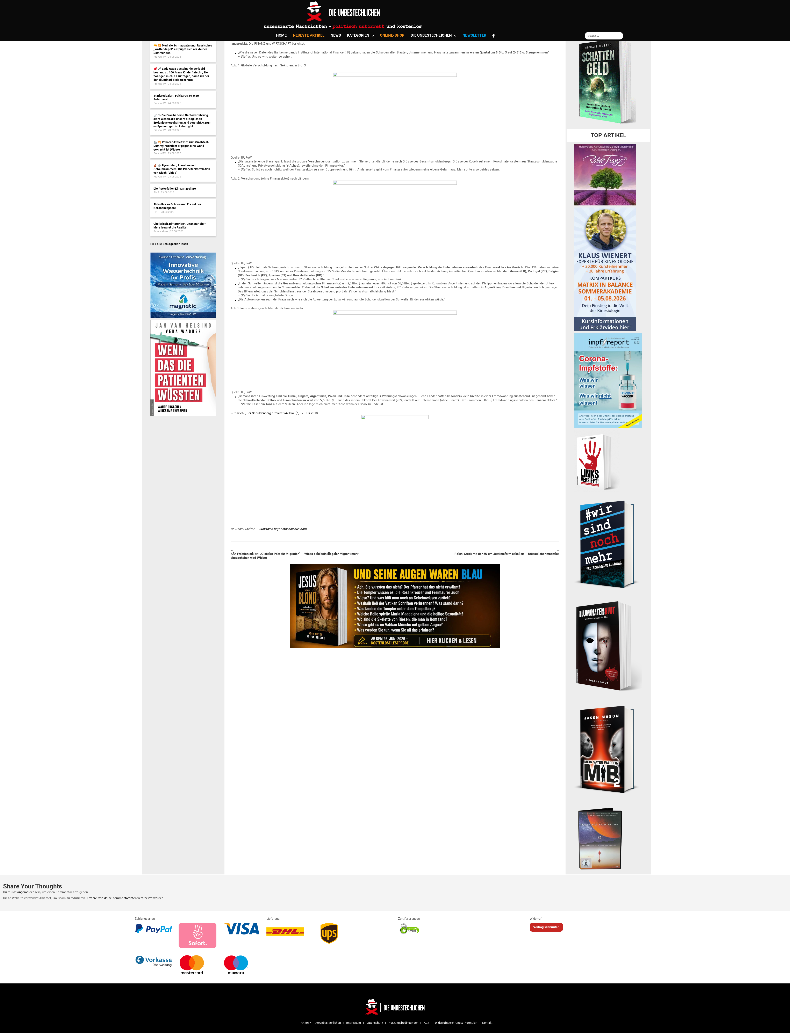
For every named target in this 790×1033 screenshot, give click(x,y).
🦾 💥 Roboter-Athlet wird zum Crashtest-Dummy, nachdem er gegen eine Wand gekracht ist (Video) (181, 145)
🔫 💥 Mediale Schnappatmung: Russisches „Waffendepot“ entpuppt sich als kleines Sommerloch (182, 49)
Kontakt (487, 1022)
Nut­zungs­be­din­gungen (403, 1022)
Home (281, 35)
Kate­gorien (358, 35)
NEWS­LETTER (474, 35)
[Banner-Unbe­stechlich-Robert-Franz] (605, 174)
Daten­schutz (374, 1022)
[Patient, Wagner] (183, 367)
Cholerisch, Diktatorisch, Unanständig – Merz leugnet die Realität (179, 225)
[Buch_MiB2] (608, 749)
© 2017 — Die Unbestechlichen (321, 1022)
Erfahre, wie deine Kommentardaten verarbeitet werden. (125, 898)
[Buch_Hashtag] (608, 544)
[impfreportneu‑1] (608, 380)
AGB (427, 1022)
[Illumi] (608, 646)
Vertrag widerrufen (546, 927)
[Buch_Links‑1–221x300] (597, 461)
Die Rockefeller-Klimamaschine (174, 188)
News (336, 35)
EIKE (156, 192)
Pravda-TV (159, 56)
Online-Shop (392, 35)
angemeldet (25, 892)
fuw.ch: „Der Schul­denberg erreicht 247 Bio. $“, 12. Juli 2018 (276, 413)
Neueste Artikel (308, 35)
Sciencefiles (160, 231)
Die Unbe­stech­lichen (431, 35)
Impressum (353, 1022)
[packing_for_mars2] (608, 837)
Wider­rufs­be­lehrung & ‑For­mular (456, 1022)
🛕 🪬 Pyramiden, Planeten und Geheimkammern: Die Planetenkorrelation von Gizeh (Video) (181, 169)
